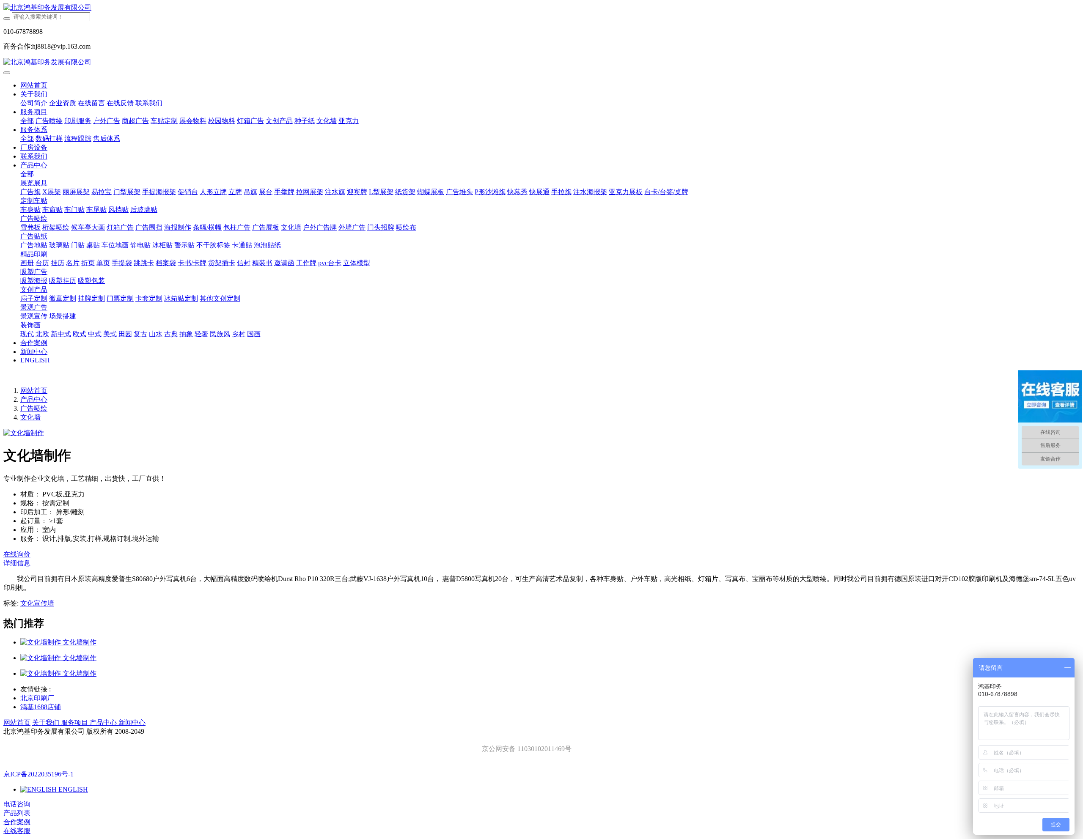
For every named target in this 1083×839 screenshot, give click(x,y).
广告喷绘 (33, 408)
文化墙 (30, 417)
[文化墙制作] (41, 642)
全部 (27, 120)
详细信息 (16, 563)
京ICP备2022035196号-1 (38, 774)
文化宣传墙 (37, 603)
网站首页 (33, 85)
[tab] (541, 563)
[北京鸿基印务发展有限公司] (541, 7)
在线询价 (16, 554)
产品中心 (33, 399)
